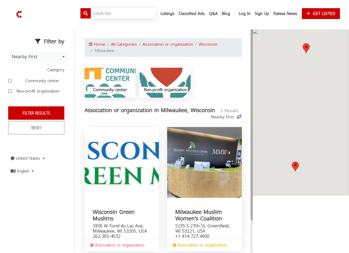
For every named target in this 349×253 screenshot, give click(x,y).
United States (27, 158)
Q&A (213, 13)
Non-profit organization (38, 91)
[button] (306, 48)
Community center (43, 81)
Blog (226, 13)
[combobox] (38, 57)
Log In (245, 13)
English (23, 171)
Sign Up (262, 13)
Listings (167, 13)
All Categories (124, 44)
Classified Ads (192, 13)
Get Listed (323, 13)
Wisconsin (208, 44)
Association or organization (168, 44)
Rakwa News (285, 13)
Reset (36, 128)
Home (98, 44)
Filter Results (36, 113)
